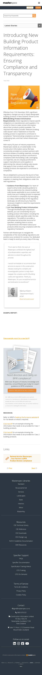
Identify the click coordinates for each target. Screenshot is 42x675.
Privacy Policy (21, 591)
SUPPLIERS (37, 662)
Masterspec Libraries (21, 480)
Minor (21, 507)
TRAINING (17, 662)
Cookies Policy (21, 595)
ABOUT (21, 664)
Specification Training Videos (21, 566)
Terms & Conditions (21, 587)
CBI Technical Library (21, 525)
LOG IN (38, 7)
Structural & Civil (21, 488)
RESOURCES (25, 662)
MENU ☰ (3, 662)
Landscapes (21, 496)
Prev (10, 468)
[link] (30, 7)
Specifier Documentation (21, 562)
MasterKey (21, 511)
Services (21, 492)
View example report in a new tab (15, 338)
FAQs (21, 558)
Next (33, 468)
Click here (7, 424)
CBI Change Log (21, 537)
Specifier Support (21, 555)
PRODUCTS (10, 662)
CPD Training (21, 570)
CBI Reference (21, 529)
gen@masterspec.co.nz (22, 608)
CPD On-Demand (21, 574)
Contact (21, 605)
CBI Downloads (21, 533)
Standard (21, 484)
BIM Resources (21, 545)
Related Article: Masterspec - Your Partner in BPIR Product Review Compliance (21, 458)
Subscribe (30, 7)
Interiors (21, 504)
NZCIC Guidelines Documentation (21, 541)
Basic (21, 500)
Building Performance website (26, 417)
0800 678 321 (22, 612)
